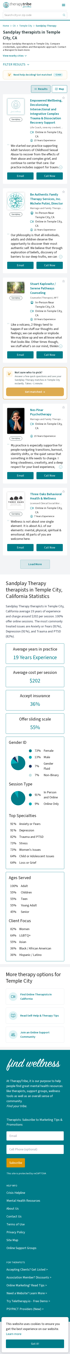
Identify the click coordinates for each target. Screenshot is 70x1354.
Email (20, 176)
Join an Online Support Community (35, 1035)
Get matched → (35, 392)
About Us (12, 1208)
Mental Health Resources (23, 1200)
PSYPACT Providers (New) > (25, 1309)
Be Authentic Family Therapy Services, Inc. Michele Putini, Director (46, 199)
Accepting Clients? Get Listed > (27, 1269)
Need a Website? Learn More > (26, 1293)
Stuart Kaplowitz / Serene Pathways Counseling (43, 288)
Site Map (12, 1240)
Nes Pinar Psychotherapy (40, 412)
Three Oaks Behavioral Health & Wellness (46, 496)
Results (42, 89)
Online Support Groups (21, 1248)
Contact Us (14, 1216)
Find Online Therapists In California (36, 996)
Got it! (35, 1344)
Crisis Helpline (15, 1193)
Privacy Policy (15, 1232)
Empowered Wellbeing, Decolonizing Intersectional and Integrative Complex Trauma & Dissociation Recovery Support (46, 111)
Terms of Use (15, 1224)
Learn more (13, 1334)
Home (6, 26)
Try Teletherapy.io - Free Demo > (28, 1301)
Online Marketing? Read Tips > (26, 1285)
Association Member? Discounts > (28, 1277)
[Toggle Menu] (63, 5)
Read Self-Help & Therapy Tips (39, 1016)
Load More (35, 564)
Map (61, 89)
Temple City (25, 26)
